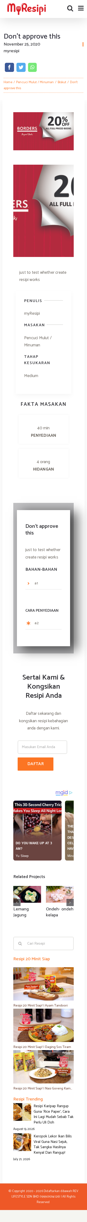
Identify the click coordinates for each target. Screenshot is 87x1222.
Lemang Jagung (21, 912)
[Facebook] (9, 67)
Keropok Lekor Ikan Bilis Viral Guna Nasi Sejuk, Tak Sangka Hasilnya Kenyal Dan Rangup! (53, 1144)
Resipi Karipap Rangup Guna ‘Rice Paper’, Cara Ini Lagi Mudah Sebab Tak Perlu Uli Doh (53, 1114)
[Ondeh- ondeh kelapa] (60, 894)
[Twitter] (21, 67)
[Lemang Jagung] (27, 894)
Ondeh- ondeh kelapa (59, 912)
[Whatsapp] (32, 67)
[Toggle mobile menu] (81, 8)
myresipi (11, 51)
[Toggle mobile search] (70, 8)
